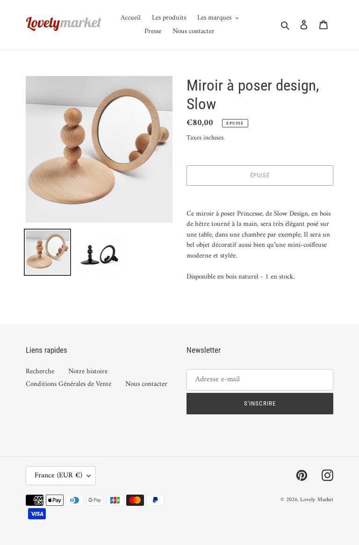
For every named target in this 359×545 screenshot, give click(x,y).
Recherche (40, 371)
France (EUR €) (58, 475)
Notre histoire (88, 371)
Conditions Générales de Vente (68, 384)
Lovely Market (316, 500)
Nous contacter (146, 384)
